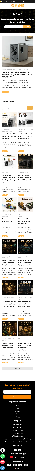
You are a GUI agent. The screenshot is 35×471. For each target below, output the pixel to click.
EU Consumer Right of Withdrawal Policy (17, 442)
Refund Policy (17, 427)
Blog (17, 408)
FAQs (17, 414)
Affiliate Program (17, 436)
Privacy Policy (17, 424)
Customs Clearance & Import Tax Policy (17, 439)
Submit (27, 26)
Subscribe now (17, 397)
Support (17, 411)
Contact (17, 405)
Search (30, 108)
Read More (5, 92)
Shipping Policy (17, 430)
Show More (17, 368)
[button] (2, 468)
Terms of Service (17, 433)
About (17, 417)
